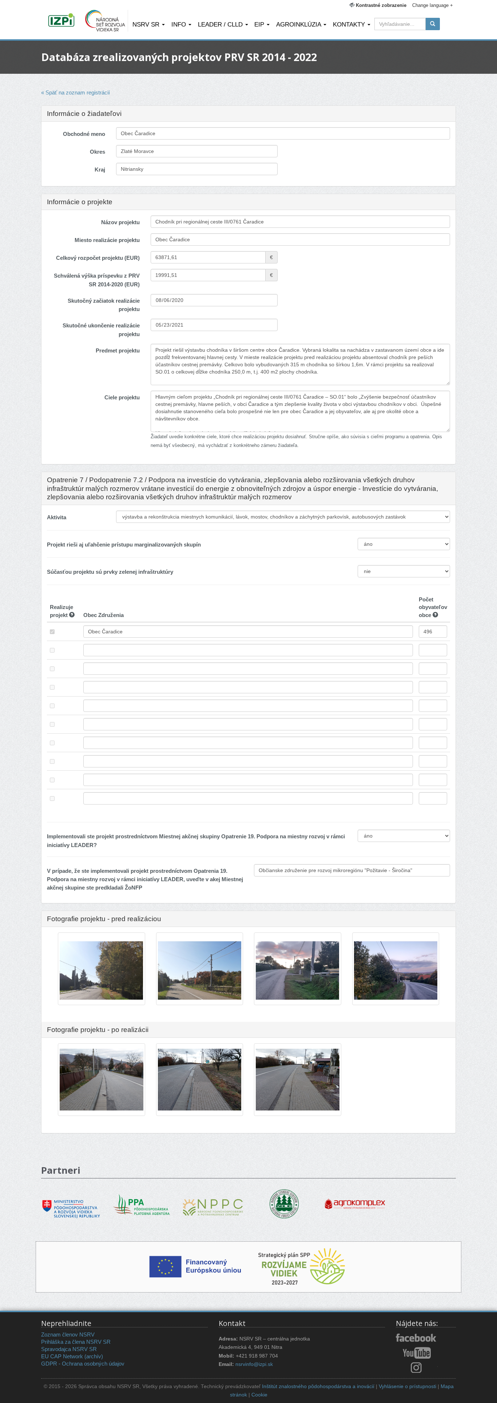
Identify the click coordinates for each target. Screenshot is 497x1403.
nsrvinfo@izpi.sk (254, 1364)
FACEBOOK (417, 1338)
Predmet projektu (118, 350)
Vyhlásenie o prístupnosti (407, 1386)
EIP (260, 24)
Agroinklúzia (299, 24)
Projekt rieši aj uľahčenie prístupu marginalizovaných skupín (124, 544)
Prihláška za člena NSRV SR (76, 1342)
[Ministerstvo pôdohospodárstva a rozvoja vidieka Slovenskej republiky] (71, 1204)
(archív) (93, 1356)
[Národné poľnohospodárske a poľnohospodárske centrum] (213, 1202)
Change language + (432, 5)
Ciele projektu (122, 397)
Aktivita (56, 517)
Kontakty (350, 24)
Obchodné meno (84, 134)
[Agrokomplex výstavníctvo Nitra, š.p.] (355, 1199)
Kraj (100, 169)
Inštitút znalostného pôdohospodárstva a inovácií (318, 1386)
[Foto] (101, 997)
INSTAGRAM (417, 1367)
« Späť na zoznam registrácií (75, 92)
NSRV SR (146, 24)
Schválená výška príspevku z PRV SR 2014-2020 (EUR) (97, 280)
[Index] (62, 21)
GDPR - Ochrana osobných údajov (82, 1363)
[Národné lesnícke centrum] (284, 1203)
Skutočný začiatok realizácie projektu (104, 305)
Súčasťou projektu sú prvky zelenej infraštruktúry (110, 572)
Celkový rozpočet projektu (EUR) (98, 258)
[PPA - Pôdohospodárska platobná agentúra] (142, 1204)
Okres (97, 152)
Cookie (259, 1395)
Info (179, 24)
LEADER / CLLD (221, 24)
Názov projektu (120, 222)
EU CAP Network (62, 1356)
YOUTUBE (417, 1353)
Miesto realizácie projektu (107, 240)
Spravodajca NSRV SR (69, 1349)
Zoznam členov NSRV (68, 1334)
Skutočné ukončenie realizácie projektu (101, 329)
